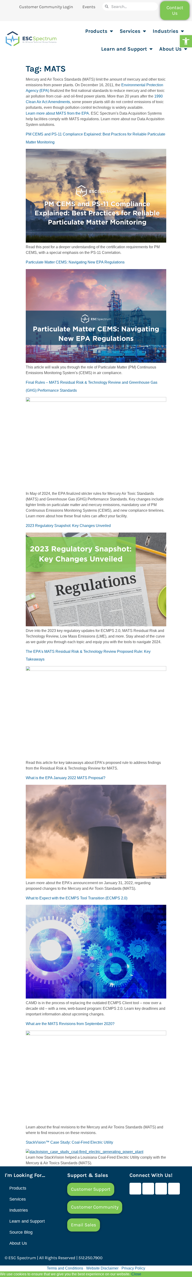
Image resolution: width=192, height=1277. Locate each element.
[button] (186, 41)
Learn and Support (124, 49)
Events (88, 6)
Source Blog (21, 1232)
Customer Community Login (46, 6)
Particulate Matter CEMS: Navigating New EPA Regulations (75, 262)
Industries (165, 31)
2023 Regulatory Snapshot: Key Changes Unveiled (68, 526)
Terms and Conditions (65, 1268)
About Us (170, 49)
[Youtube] (148, 1188)
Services (130, 31)
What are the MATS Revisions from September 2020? (70, 1024)
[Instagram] (174, 1188)
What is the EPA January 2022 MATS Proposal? (65, 778)
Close (136, 1274)
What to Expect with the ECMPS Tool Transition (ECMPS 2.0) (76, 898)
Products (96, 31)
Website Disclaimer (102, 1268)
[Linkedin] (161, 1188)
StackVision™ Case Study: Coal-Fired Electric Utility (69, 1142)
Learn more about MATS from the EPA (57, 113)
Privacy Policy (133, 1268)
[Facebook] (135, 1188)
